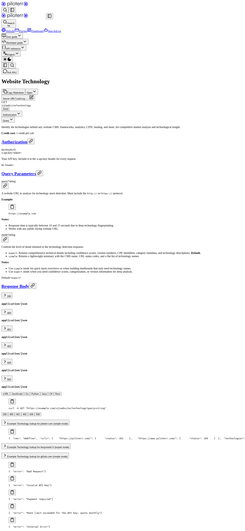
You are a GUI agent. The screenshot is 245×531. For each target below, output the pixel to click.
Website (10, 31)
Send (5, 109)
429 (9, 362)
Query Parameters (18, 173)
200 (9, 296)
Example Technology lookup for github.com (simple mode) (37, 456)
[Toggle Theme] (7, 59)
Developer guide (14, 42)
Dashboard (37, 31)
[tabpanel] (122, 404)
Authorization (10, 114)
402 (9, 346)
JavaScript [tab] (17, 394)
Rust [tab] (57, 394)
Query (6, 120)
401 (9, 329)
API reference (13, 48)
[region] (122, 213)
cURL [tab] (6, 394)
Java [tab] (44, 394)
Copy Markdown (15, 92)
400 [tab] (11, 414)
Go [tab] (27, 394)
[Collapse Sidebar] (49, 16)
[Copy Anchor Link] (30, 141)
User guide (11, 37)
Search (11, 24)
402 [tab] (25, 414)
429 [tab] (31, 414)
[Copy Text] (12, 207)
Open (29, 92)
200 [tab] (5, 414)
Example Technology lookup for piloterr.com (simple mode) (37, 423)
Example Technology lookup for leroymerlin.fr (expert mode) (38, 447)
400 (9, 313)
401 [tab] (18, 414)
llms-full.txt (54, 31)
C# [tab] (51, 394)
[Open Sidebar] (12, 10)
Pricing (23, 31)
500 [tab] (38, 414)
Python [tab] (35, 394)
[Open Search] (5, 10)
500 (9, 379)
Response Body (15, 286)
